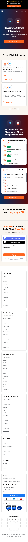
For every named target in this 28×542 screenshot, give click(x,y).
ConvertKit (5, 342)
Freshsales (5, 284)
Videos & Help (6, 451)
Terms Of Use (17, 536)
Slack (4, 373)
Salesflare (5, 295)
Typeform (5, 410)
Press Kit (5, 457)
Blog (4, 441)
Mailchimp (5, 334)
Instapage (5, 426)
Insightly (5, 281)
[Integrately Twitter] (6, 499)
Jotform (5, 407)
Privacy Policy (10, 536)
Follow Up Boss (6, 279)
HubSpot (5, 323)
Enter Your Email (6, 247)
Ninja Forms (6, 423)
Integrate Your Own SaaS (9, 478)
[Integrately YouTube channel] (21, 499)
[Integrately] (2, 11)
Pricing (4, 443)
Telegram (5, 387)
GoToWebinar (6, 331)
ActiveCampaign (7, 318)
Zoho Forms (6, 428)
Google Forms (6, 404)
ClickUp (5, 368)
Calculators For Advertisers (9, 492)
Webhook (5, 360)
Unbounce (5, 415)
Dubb (4, 303)
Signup (4, 454)
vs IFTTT (5, 468)
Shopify (5, 365)
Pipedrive (5, 292)
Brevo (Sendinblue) (7, 329)
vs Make (5, 466)
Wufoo (4, 412)
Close (4, 289)
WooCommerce (7, 371)
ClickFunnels (6, 337)
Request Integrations (8, 449)
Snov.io (5, 300)
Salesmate (5, 297)
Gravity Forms (6, 402)
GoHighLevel (6, 326)
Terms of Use (16, 259)
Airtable (5, 381)
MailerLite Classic (7, 339)
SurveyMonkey (6, 418)
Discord (5, 379)
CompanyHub (6, 287)
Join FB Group (14, 495)
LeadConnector (7, 321)
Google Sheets (6, 357)
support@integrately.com (11, 503)
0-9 (3, 519)
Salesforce (5, 276)
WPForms (5, 420)
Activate (7, 79)
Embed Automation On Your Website (11, 481)
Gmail (4, 362)
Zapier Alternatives (7, 446)
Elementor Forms (7, 399)
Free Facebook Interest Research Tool (8, 488)
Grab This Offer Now (14, 6)
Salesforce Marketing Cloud (9, 345)
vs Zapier (5, 463)
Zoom (4, 384)
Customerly (6, 305)
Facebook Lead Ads (8, 315)
